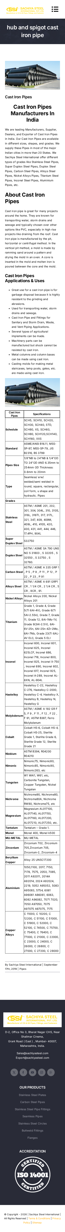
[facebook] (23, 1072)
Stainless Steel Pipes (45, 162)
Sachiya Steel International (22, 157)
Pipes (23, 968)
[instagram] (42, 1072)
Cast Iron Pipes (32, 72)
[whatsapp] (51, 1072)
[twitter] (14, 1072)
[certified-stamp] (32, 1158)
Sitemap (37, 1222)
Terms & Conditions (39, 1218)
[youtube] (32, 1072)
